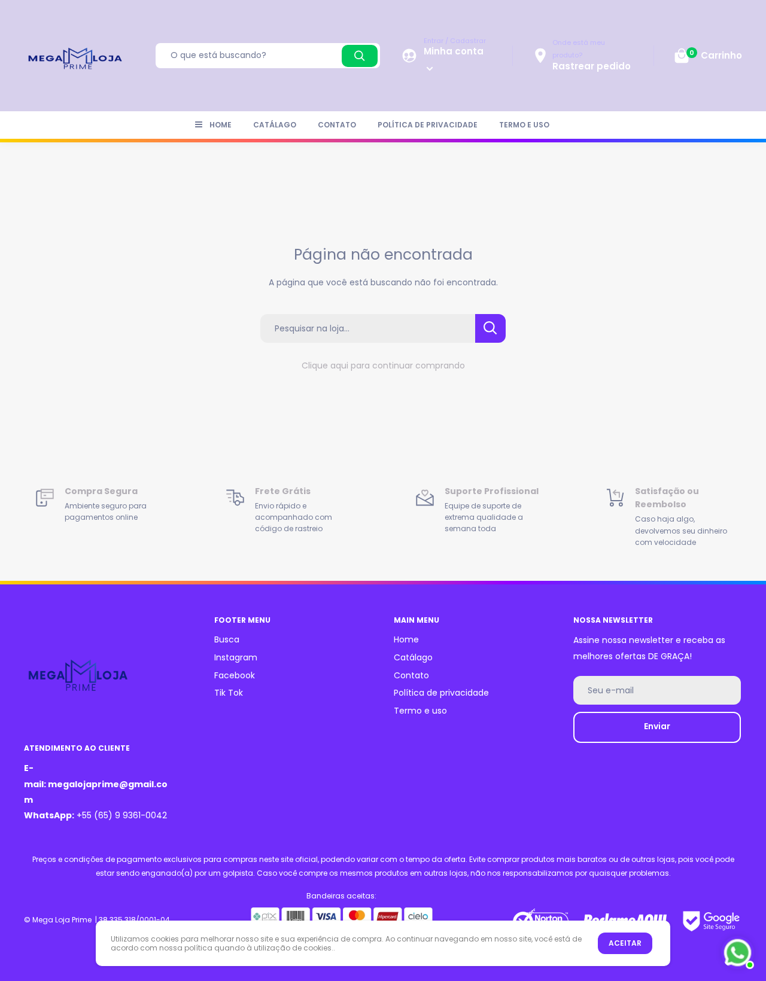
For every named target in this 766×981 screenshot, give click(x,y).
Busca (226, 639)
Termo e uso (524, 125)
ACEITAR (625, 943)
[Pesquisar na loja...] (490, 328)
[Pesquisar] (360, 56)
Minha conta (454, 51)
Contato (337, 125)
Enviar (657, 726)
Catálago (274, 125)
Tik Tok (228, 693)
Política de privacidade (428, 125)
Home (220, 125)
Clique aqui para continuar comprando (383, 365)
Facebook (234, 675)
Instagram (235, 657)
